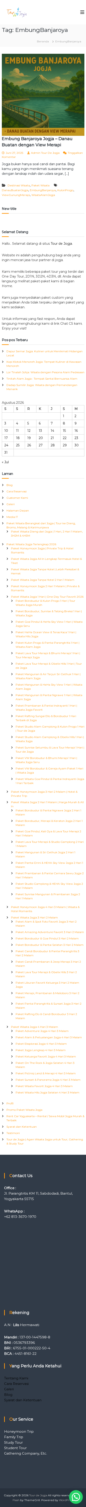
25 (17, 445)
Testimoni (13, 1133)
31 (6, 452)
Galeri (10, 504)
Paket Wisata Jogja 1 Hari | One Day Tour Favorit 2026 (47, 596)
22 (65, 438)
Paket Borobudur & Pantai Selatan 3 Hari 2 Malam (49, 944)
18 (18, 438)
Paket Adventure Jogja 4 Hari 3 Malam (42, 1031)
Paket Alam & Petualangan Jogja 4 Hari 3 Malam (49, 1037)
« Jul (5, 462)
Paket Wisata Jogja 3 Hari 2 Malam (34, 917)
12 (29, 431)
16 (76, 431)
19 (29, 438)
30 (77, 445)
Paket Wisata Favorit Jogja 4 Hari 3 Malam (44, 1086)
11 (17, 431)
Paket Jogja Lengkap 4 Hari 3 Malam (41, 1050)
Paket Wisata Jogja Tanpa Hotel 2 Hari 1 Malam (42, 579)
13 (40, 431)
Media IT (12, 517)
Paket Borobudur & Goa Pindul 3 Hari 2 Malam (47, 938)
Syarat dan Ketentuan (21, 1126)
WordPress (66, 1500)
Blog (9, 485)
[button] (76, 1497)
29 (65, 445)
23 (76, 438)
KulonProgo (65, 190)
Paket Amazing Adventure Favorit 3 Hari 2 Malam (50, 932)
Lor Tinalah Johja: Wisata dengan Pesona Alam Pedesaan (45, 372)
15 (64, 431)
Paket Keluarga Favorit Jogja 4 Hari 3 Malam (46, 1056)
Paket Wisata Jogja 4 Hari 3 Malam (34, 1027)
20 (41, 438)
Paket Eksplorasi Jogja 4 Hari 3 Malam (41, 1043)
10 (6, 431)
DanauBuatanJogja (15, 190)
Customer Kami (17, 497)
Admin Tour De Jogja (45, 152)
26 (29, 445)
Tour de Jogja (61, 244)
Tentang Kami (16, 1378)
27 (41, 445)
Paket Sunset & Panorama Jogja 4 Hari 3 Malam (48, 1079)
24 (6, 445)
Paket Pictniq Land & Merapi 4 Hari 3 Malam (46, 1073)
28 (53, 445)
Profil (10, 1103)
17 (6, 438)
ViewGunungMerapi (16, 195)
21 (52, 438)
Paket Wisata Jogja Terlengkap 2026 (31, 544)
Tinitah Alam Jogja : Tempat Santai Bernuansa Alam (41, 378)
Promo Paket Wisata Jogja (24, 1109)
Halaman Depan (17, 510)
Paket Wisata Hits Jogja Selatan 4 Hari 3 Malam (47, 1092)
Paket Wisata (40, 185)
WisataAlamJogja (43, 195)
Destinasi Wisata (19, 185)
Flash (16, 1500)
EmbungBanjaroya (43, 190)
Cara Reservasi (16, 491)
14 (52, 431)
